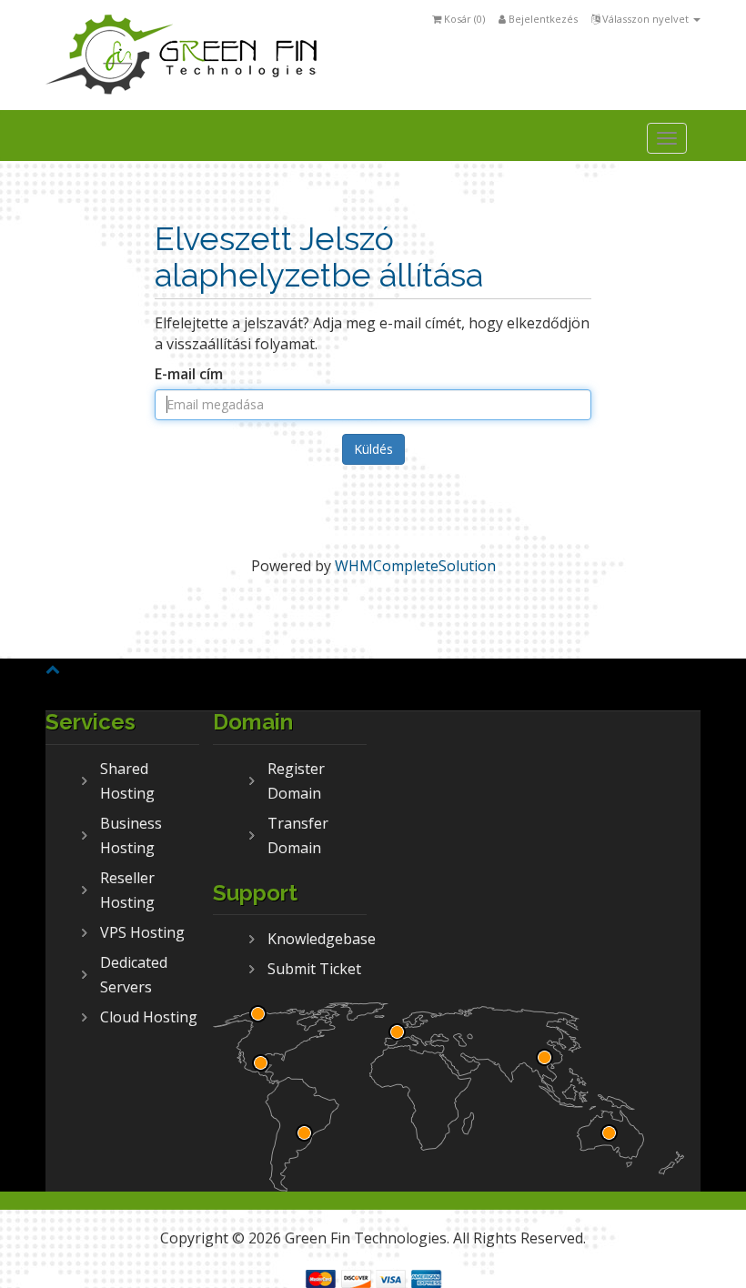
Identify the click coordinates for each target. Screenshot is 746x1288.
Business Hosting (131, 835)
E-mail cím (189, 374)
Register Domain (296, 781)
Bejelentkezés (542, 18)
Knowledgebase (317, 939)
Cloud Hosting (148, 1017)
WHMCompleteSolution (415, 566)
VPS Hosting (142, 932)
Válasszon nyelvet (645, 18)
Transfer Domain (297, 835)
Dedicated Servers (133, 974)
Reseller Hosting (127, 890)
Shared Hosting (127, 781)
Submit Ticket (314, 969)
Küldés (373, 449)
